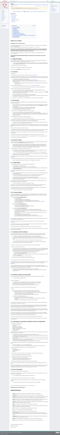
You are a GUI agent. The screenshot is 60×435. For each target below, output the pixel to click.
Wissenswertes (18, 11)
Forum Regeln (14, 17)
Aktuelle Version (23, 8)
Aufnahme (28, 385)
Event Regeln (13, 21)
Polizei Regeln (14, 18)
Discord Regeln (14, 16)
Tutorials (31, 11)
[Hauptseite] (5, 6)
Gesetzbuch (28, 11)
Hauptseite (14, 11)
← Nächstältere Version (18, 8)
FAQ (45, 11)
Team (22, 11)
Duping (15, 63)
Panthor (5, 1)
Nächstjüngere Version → (32, 8)
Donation (43, 11)
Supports (13, 46)
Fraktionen (35, 11)
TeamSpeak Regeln (14, 15)
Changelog (39, 11)
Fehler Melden (32, 61)
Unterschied (13, 8)
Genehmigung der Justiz (28, 85)
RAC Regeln (13, 20)
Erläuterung (37, 85)
